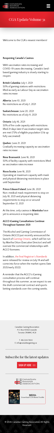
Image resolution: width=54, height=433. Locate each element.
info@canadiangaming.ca (27, 343)
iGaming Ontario (22, 239)
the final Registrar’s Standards (31, 256)
